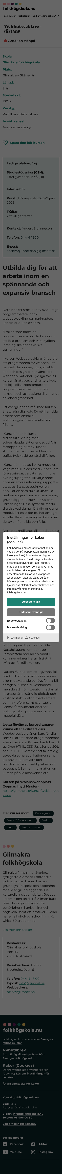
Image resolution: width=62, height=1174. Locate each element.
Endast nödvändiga (31, 612)
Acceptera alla (31, 601)
